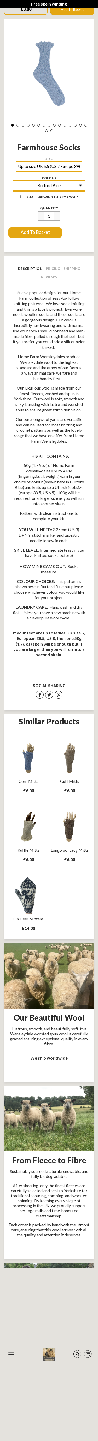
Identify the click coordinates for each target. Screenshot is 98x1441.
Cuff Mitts (69, 781)
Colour (49, 178)
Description (30, 268)
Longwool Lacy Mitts (70, 850)
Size (49, 159)
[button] (35, 232)
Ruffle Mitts (28, 850)
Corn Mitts (28, 781)
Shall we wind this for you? (52, 197)
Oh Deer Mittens (28, 918)
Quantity (49, 208)
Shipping (72, 268)
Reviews (49, 277)
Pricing (53, 268)
